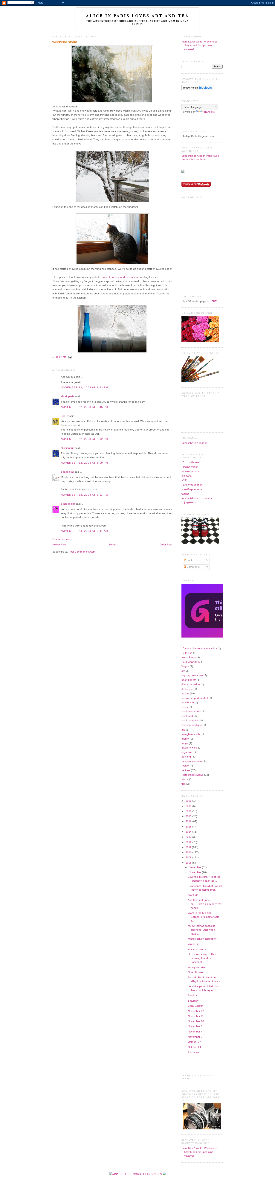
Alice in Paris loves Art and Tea (137, 16)
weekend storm (64, 42)
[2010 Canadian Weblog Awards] (221, 636)
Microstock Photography (202, 938)
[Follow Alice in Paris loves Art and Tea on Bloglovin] (197, 89)
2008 (189, 862)
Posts (189, 560)
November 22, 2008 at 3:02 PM (84, 439)
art (183, 671)
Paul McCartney (190, 662)
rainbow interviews (192, 761)
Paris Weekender (191, 484)
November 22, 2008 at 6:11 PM (84, 494)
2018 (189, 811)
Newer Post (59, 544)
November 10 (196, 1021)
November (195, 872)
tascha (185, 493)
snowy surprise (197, 967)
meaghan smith (190, 734)
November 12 (196, 1011)
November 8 (195, 1026)
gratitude (193, 895)
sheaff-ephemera (191, 489)
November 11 (196, 1016)
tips (183, 783)
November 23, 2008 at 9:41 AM (84, 531)
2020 (189, 800)
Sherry (65, 416)
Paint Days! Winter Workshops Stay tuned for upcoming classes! (199, 45)
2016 (189, 821)
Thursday (193, 1052)
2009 (189, 857)
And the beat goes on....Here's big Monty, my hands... (204, 904)
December (195, 867)
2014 (189, 831)
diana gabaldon (190, 684)
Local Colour (195, 1005)
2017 (189, 816)
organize (186, 752)
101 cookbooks (190, 462)
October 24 (194, 1047)
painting (186, 756)
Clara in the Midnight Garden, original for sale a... (203, 917)
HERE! (213, 301)
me (183, 729)
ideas (184, 707)
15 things (186, 653)
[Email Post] (70, 357)
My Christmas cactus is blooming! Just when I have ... (202, 929)
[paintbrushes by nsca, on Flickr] (200, 381)
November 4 (195, 1031)
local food (187, 716)
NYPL (184, 480)
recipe (185, 765)
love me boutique (191, 725)
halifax (185, 693)
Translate (209, 111)
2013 (189, 837)
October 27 (194, 1042)
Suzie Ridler (68, 503)
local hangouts (190, 720)
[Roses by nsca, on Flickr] (200, 341)
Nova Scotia (188, 657)
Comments (193, 566)
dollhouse (187, 689)
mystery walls (189, 747)
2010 (189, 852)
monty (185, 738)
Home (112, 544)
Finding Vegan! (190, 467)
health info (187, 702)
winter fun (193, 944)
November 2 (195, 1036)
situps (184, 779)
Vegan (185, 666)
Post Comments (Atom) (82, 551)
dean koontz (188, 680)
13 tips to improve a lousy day (199, 648)
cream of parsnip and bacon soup (119, 277)
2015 (189, 826)
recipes (185, 770)
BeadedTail (67, 471)
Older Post (166, 544)
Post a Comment (62, 539)
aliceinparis (67, 396)
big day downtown (192, 675)
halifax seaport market (194, 698)
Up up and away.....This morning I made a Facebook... (202, 958)
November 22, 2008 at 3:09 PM (84, 462)
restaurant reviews (192, 774)
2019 (189, 806)
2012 (189, 842)
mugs (184, 743)
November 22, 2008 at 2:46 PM (84, 407)
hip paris (186, 475)
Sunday (192, 995)
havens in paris (190, 471)
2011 (189, 847)
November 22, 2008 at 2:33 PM (84, 387)
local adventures (191, 711)
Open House (195, 972)
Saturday (193, 1000)
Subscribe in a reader (194, 443)
